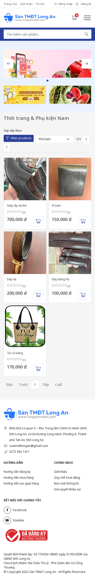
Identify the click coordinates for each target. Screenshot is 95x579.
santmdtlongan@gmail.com (28, 446)
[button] (8, 64)
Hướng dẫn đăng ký (17, 472)
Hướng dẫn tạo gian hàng (21, 483)
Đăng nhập (65, 4)
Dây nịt (11, 279)
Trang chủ (10, 4)
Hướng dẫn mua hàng (19, 477)
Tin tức (40, 4)
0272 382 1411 (19, 452)
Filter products (21, 138)
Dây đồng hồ (60, 279)
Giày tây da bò (17, 205)
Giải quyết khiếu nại (67, 489)
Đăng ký (86, 4)
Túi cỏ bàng (15, 353)
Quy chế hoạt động (67, 477)
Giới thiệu (26, 4)
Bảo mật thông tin (66, 483)
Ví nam (56, 205)
